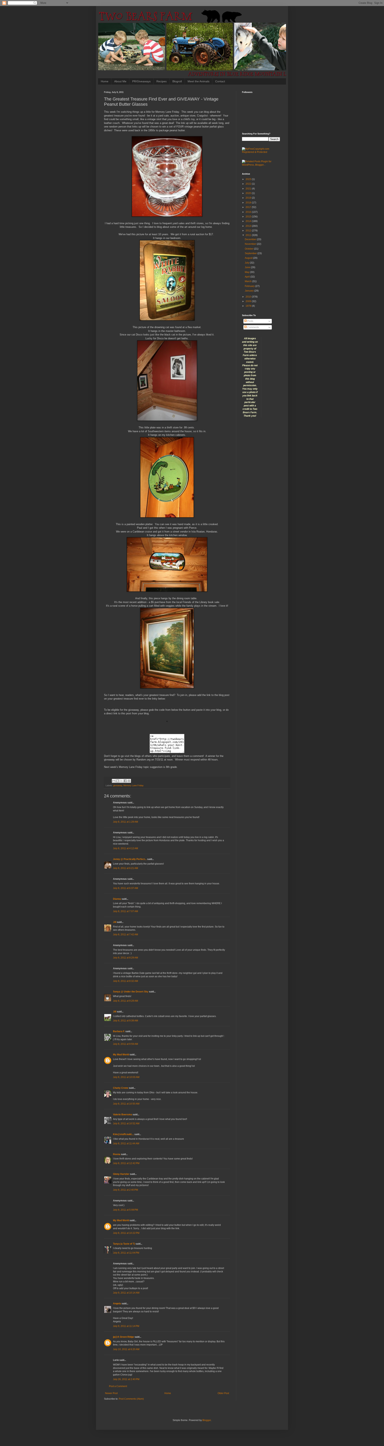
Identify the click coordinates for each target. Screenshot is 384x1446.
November (251, 244)
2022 (249, 183)
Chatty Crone (120, 1088)
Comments (253, 327)
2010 (249, 296)
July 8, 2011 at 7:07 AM (125, 911)
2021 (249, 188)
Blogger (206, 1420)
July (247, 262)
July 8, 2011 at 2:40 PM (125, 1189)
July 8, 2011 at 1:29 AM (125, 821)
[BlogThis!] (118, 781)
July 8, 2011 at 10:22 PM (126, 1233)
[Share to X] (121, 781)
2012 (249, 230)
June (248, 267)
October (249, 248)
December (251, 239)
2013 (249, 226)
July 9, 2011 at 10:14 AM (126, 1292)
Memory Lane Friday (133, 785)
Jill (114, 922)
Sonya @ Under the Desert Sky (130, 991)
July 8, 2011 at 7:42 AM (125, 934)
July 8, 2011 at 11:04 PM (126, 1252)
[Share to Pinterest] (129, 781)
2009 (249, 301)
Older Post (223, 1393)
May (247, 272)
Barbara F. (119, 1031)
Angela (117, 1303)
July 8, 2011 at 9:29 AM (125, 1000)
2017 (249, 207)
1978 (249, 306)
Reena (116, 1154)
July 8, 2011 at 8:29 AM (125, 957)
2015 (249, 216)
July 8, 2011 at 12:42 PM (126, 1163)
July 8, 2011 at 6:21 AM (125, 868)
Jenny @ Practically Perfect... (130, 859)
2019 (249, 197)
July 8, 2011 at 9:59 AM (125, 1044)
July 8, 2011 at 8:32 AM (125, 981)
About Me (120, 81)
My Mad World (121, 1054)
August (249, 258)
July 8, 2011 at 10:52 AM (126, 1123)
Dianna (117, 899)
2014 (249, 221)
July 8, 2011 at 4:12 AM (125, 848)
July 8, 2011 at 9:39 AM (125, 1020)
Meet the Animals (198, 81)
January (249, 290)
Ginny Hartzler (121, 1174)
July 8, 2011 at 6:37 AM (125, 888)
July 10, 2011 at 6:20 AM (126, 1349)
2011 (249, 235)
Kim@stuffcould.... (123, 1134)
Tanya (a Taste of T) (124, 1243)
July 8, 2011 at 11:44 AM (126, 1143)
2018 (249, 202)
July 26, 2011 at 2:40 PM (126, 1379)
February (250, 286)
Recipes (161, 81)
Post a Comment (118, 1386)
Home (104, 81)
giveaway (117, 785)
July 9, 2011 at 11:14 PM (126, 1326)
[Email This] (114, 781)
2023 (249, 179)
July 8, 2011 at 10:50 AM (126, 1103)
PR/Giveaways (141, 81)
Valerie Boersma (122, 1114)
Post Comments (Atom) (131, 1398)
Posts (250, 321)
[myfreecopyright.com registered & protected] (261, 152)
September (251, 253)
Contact (220, 81)
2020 (249, 193)
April (247, 276)
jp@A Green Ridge (123, 1337)
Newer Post (111, 1393)
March (248, 281)
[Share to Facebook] (125, 781)
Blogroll (177, 81)
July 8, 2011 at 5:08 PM (125, 1209)
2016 (249, 212)
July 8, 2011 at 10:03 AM (126, 1077)
